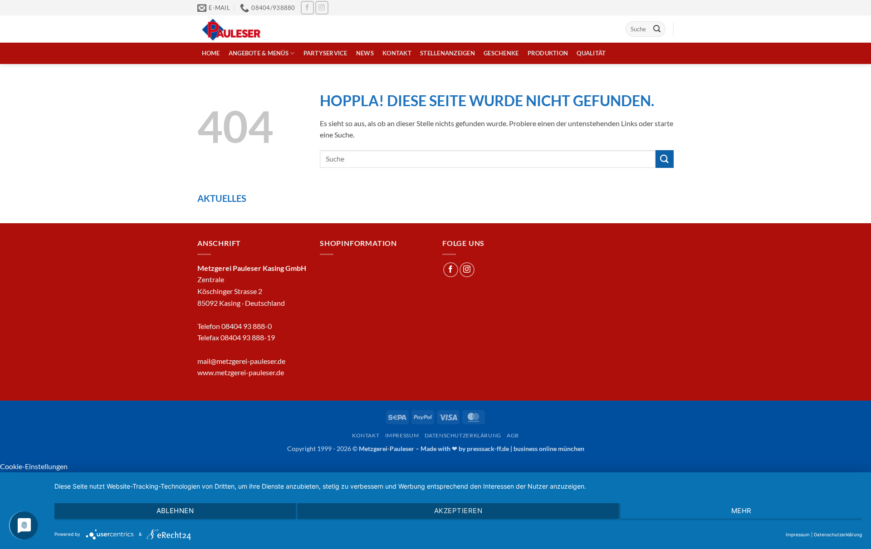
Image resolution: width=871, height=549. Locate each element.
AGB (513, 435)
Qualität (591, 53)
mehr (741, 510)
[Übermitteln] (657, 29)
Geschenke (501, 53)
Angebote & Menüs (259, 53)
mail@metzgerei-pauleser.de (241, 361)
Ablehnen (175, 510)
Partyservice (325, 53)
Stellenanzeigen (447, 53)
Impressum (402, 435)
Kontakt (396, 53)
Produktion (548, 53)
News (365, 53)
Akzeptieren (458, 510)
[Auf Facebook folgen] (307, 7)
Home (211, 53)
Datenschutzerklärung (463, 435)
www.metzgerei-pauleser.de (240, 372)
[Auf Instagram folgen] (321, 7)
